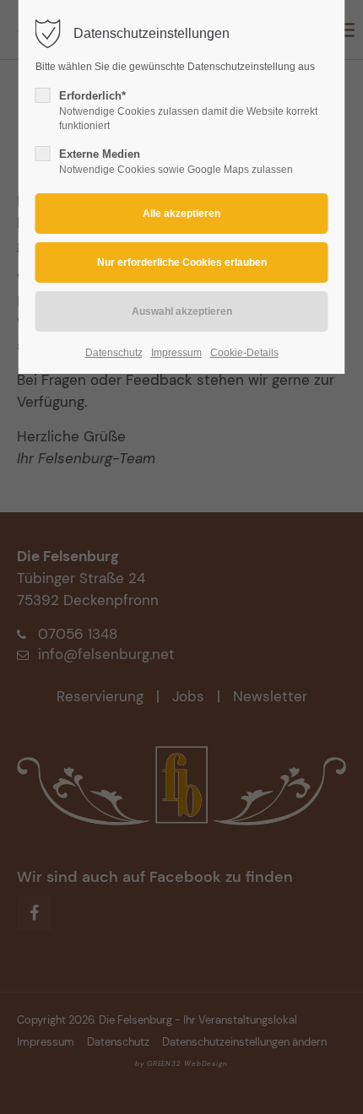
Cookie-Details (244, 353)
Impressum (176, 353)
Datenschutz (114, 353)
